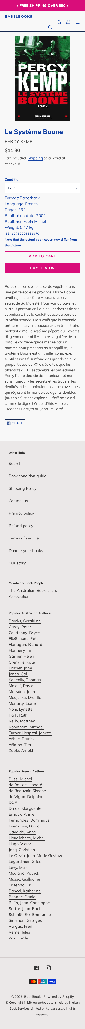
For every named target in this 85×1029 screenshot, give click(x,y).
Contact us (18, 500)
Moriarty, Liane (22, 703)
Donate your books (26, 550)
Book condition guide (27, 475)
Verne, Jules (19, 932)
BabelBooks (19, 16)
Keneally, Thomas (25, 679)
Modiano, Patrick (24, 873)
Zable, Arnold (21, 750)
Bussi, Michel (20, 778)
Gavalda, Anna (22, 831)
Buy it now (42, 268)
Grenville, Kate (22, 662)
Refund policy (21, 525)
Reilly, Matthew (22, 721)
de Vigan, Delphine (26, 796)
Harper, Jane (20, 667)
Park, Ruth (18, 715)
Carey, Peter (20, 626)
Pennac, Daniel (22, 896)
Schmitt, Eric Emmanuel (30, 914)
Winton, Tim (20, 744)
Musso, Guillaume (24, 879)
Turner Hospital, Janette (30, 732)
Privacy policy (21, 513)
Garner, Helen (21, 656)
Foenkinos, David (24, 826)
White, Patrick (21, 738)
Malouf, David (21, 685)
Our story (17, 562)
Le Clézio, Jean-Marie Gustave (36, 855)
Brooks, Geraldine (25, 620)
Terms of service (24, 538)
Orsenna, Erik (21, 885)
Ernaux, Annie (21, 814)
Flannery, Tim (21, 650)
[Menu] (77, 21)
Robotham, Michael (26, 726)
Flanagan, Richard (25, 644)
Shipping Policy (23, 488)
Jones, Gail (18, 673)
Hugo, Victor (20, 843)
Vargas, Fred (20, 926)
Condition (12, 179)
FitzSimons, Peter (24, 638)
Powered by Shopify (58, 997)
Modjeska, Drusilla (25, 697)
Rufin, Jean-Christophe (29, 902)
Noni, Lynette (20, 709)
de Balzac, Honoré (25, 784)
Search (15, 463)
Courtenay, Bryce (24, 632)
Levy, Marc (18, 867)
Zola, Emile (18, 938)
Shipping (35, 158)
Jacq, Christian (22, 849)
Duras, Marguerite (25, 808)
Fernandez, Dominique (29, 820)
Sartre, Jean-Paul (24, 908)
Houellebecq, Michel (27, 837)
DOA (13, 802)
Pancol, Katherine (25, 890)
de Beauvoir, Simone (27, 790)
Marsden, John (22, 691)
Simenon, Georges (25, 920)
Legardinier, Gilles (25, 861)
